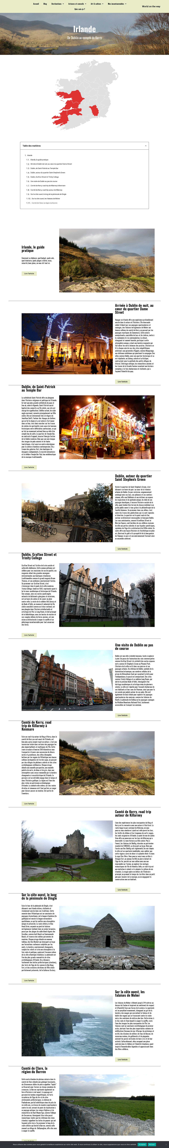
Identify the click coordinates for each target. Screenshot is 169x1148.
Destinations (57, 3)
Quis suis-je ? (79, 9)
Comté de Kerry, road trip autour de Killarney (46, 190)
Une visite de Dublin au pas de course (44, 181)
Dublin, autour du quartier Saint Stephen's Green (48, 173)
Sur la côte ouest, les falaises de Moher (46, 199)
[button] (29, 273)
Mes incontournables (116, 3)
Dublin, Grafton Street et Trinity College (45, 177)
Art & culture (96, 3)
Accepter (142, 1144)
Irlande (29, 155)
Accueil (36, 3)
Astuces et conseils (76, 3)
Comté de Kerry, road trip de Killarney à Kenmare (48, 186)
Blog (45, 3)
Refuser (152, 1144)
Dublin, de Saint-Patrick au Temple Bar (44, 168)
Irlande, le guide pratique (39, 160)
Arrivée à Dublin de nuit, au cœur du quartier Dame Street (51, 164)
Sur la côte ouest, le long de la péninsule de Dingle (48, 194)
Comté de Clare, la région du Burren (44, 203)
